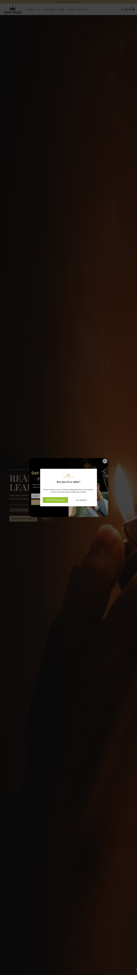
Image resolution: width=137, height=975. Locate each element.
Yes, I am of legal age (55, 500)
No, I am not (81, 500)
